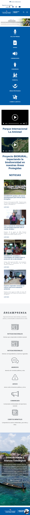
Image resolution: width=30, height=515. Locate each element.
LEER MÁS (6, 207)
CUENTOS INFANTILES (15, 419)
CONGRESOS (15, 69)
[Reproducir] (3, 123)
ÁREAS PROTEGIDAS (15, 91)
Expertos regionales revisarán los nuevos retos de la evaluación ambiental (14, 287)
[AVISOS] (15, 377)
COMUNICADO (15, 400)
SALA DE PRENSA (15, 36)
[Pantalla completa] (26, 123)
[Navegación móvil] (27, 12)
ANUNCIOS (15, 367)
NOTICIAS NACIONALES (15, 334)
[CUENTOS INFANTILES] (15, 412)
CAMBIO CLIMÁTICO (15, 101)
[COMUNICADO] (15, 394)
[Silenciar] (24, 123)
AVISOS (15, 47)
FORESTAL (15, 80)
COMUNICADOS (15, 58)
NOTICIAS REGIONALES (15, 350)
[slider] (14, 123)
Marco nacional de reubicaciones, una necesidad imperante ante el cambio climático (14, 227)
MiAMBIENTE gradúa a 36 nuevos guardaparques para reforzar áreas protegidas (14, 197)
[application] (15, 117)
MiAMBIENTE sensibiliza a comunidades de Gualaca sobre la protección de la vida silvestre (14, 257)
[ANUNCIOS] (15, 360)
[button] (23, 12)
